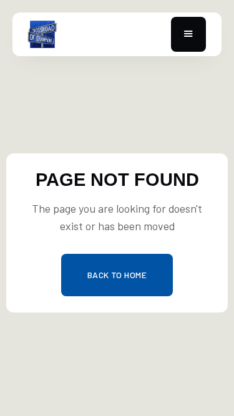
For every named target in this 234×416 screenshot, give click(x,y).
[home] (87, 34)
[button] (188, 34)
